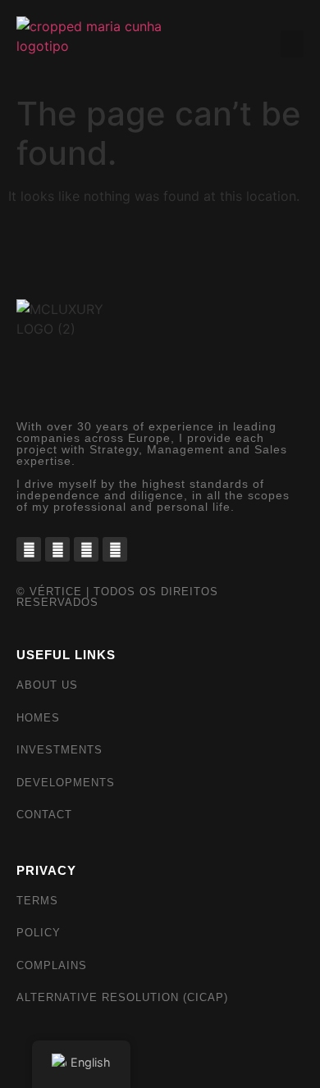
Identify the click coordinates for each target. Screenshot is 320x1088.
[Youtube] (115, 549)
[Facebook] (28, 549)
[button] (292, 43)
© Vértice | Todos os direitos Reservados (117, 596)
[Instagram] (57, 549)
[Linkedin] (86, 549)
